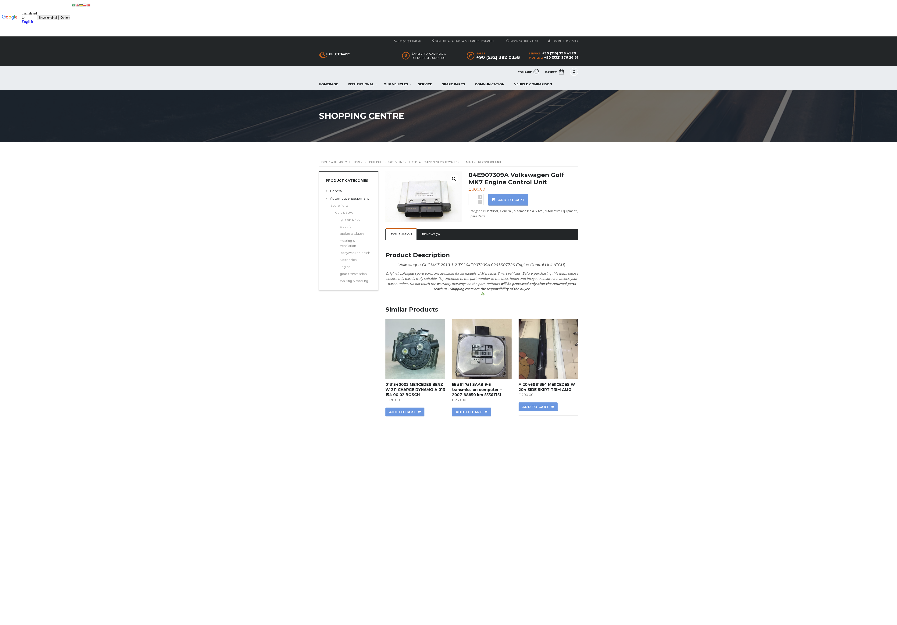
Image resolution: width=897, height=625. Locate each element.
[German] (81, 5)
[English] (77, 5)
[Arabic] (73, 5)
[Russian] (85, 5)
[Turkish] (88, 5)
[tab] (401, 234)
